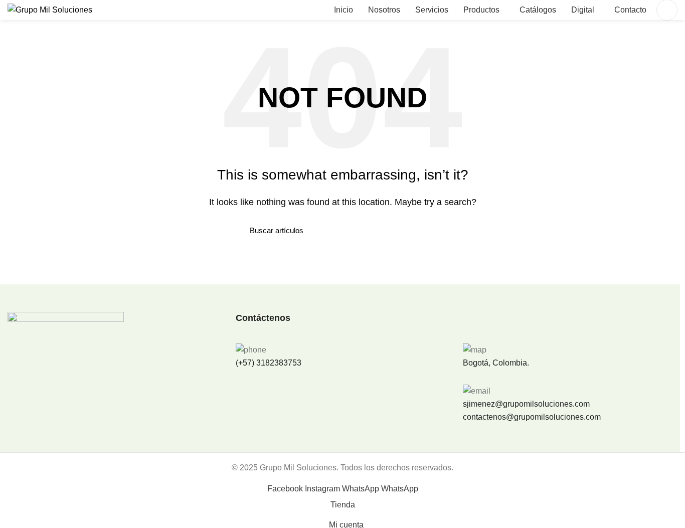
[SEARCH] (429, 230)
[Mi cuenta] (666, 10)
